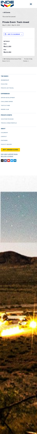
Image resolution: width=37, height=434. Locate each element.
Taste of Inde (5, 105)
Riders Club (5, 109)
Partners (4, 140)
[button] (31, 4)
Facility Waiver (6, 144)
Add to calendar (14, 34)
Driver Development (8, 97)
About (3, 128)
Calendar (4, 132)
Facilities (4, 84)
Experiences (5, 93)
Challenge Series (7, 101)
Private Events (6, 115)
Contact (4, 136)
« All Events (6, 12)
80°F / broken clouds (10, 149)
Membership (5, 80)
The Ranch (4, 76)
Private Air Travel (7, 88)
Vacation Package (7, 119)
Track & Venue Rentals (9, 123)
